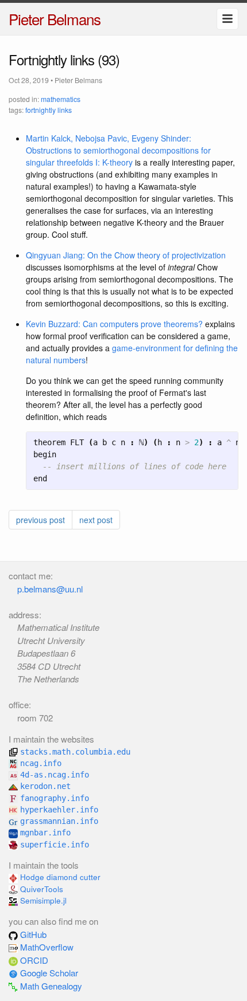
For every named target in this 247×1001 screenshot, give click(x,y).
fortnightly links (48, 110)
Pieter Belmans (55, 18)
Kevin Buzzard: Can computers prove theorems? (114, 323)
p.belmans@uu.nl (50, 589)
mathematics (60, 99)
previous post (40, 519)
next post (96, 519)
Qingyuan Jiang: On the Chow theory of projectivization (126, 255)
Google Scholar (48, 973)
